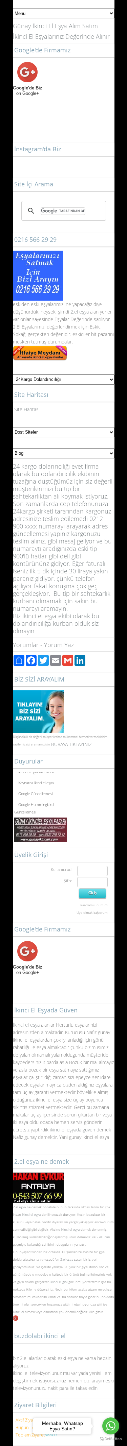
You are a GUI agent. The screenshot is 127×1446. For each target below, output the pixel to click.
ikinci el (19, 1311)
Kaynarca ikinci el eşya (36, 781)
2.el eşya (79, 311)
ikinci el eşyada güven (72, 1129)
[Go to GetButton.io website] (111, 1439)
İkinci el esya (26, 1025)
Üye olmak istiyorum (92, 912)
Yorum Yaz (59, 645)
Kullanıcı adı (61, 869)
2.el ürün (103, 1236)
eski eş (37, 304)
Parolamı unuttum (94, 905)
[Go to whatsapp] (110, 1425)
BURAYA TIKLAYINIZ (71, 744)
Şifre (68, 881)
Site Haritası (27, 409)
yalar (50, 304)
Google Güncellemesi (35, 791)
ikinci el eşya (31, 1214)
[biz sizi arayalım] (38, 694)
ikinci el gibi (58, 1281)
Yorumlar (26, 645)
